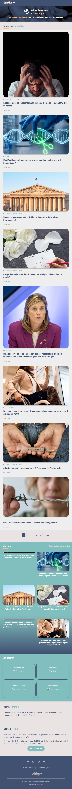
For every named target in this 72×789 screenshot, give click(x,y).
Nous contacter (27, 768)
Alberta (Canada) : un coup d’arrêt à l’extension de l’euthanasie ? (32, 468)
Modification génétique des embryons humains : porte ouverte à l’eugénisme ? (32, 161)
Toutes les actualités (59, 546)
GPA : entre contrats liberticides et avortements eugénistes (30, 522)
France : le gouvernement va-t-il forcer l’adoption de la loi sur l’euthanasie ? (30, 218)
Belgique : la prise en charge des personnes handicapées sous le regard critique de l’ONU (35, 412)
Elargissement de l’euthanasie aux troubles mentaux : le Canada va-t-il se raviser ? (35, 104)
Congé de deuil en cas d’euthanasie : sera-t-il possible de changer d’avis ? (32, 275)
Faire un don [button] (36, 748)
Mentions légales (44, 768)
